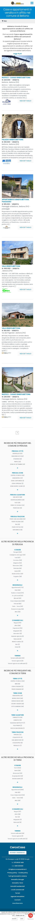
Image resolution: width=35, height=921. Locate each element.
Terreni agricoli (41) (17, 661)
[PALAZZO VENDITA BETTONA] (17, 138)
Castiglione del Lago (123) (17, 555)
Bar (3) (17, 644)
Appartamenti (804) (17, 789)
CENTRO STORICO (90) (17, 475)
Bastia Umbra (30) (17, 574)
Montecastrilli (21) (17, 778)
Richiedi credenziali (17, 852)
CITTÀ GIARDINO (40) (17, 706)
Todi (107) (17, 557)
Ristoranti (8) (17, 822)
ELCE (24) (17, 502)
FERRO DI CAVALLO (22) (17, 505)
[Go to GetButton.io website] (31, 919)
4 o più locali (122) (17, 595)
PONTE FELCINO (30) (17, 521)
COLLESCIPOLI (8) (18, 743)
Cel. (17, 866)
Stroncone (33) (17, 773)
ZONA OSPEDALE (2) (17, 483)
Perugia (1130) (17, 552)
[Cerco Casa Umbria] (17, 5)
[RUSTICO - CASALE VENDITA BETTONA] (17, 76)
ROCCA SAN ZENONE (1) (17, 728)
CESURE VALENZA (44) (17, 703)
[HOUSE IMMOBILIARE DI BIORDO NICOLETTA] (6, 164)
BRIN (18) (17, 684)
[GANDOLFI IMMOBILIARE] (6, 230)
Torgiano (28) (17, 576)
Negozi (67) (17, 811)
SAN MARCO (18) (17, 530)
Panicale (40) (18, 568)
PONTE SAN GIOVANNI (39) (17, 519)
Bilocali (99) (17, 598)
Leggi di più (17, 54)
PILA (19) (17, 524)
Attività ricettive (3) (17, 641)
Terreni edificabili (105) (17, 658)
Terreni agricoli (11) (17, 836)
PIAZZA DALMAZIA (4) (17, 689)
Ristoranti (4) (17, 639)
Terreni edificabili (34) (17, 833)
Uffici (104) (17, 625)
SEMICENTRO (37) (17, 478)
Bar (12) (17, 817)
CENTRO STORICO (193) (17, 681)
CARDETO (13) (17, 720)
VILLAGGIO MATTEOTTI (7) (17, 723)
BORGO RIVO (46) (17, 698)
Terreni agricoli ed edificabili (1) (17, 663)
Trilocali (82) (17, 603)
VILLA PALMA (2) (17, 725)
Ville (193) (17, 590)
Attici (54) (17, 612)
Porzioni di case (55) (17, 609)
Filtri (5, 21)
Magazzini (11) (18, 819)
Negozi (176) (17, 623)
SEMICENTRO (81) (18, 695)
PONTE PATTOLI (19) (17, 527)
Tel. (18, 862)
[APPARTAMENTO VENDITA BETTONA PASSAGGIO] (17, 197)
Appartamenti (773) (17, 587)
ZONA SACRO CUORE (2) (17, 486)
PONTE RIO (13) (17, 508)
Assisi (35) (17, 571)
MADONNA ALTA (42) (18, 456)
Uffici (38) (17, 814)
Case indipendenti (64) (17, 795)
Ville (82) (17, 792)
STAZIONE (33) (17, 459)
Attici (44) (17, 800)
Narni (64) (17, 770)
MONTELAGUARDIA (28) (17, 500)
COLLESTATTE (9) (17, 737)
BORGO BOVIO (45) (17, 701)
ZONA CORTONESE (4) (17, 480)
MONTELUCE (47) (17, 453)
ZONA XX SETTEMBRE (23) (17, 464)
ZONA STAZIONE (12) (17, 686)
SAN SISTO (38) (17, 497)
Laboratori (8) (17, 633)
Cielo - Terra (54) (17, 798)
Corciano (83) (17, 560)
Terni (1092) (17, 768)
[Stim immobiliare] (6, 292)
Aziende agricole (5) (17, 636)
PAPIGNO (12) (17, 734)
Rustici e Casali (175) (17, 593)
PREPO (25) (17, 461)
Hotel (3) (17, 647)
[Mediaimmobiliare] (6, 356)
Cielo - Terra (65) (17, 606)
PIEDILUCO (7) (18, 745)
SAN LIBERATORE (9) (17, 740)
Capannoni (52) (17, 628)
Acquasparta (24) (17, 776)
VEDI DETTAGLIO (25, 101)
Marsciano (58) (17, 565)
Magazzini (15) (17, 631)
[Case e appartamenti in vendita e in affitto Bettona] (32, 6)
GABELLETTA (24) (17, 717)
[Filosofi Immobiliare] (6, 104)
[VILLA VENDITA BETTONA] (17, 264)
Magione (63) (17, 563)
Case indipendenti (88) (17, 601)
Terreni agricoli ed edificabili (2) (17, 838)
